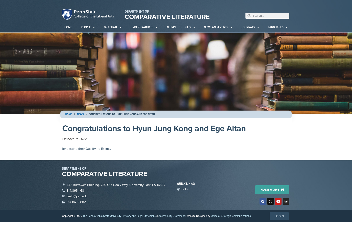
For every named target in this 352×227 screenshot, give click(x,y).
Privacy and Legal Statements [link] (140, 216)
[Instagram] (286, 201)
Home (68, 27)
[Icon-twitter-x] (270, 201)
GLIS (188, 27)
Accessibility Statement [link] (171, 216)
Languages (276, 27)
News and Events (216, 27)
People (86, 27)
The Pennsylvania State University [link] (102, 216)
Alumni (171, 27)
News (80, 114)
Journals (248, 27)
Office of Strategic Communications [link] (231, 216)
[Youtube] (278, 201)
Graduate (111, 27)
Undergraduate (142, 27)
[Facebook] (263, 201)
